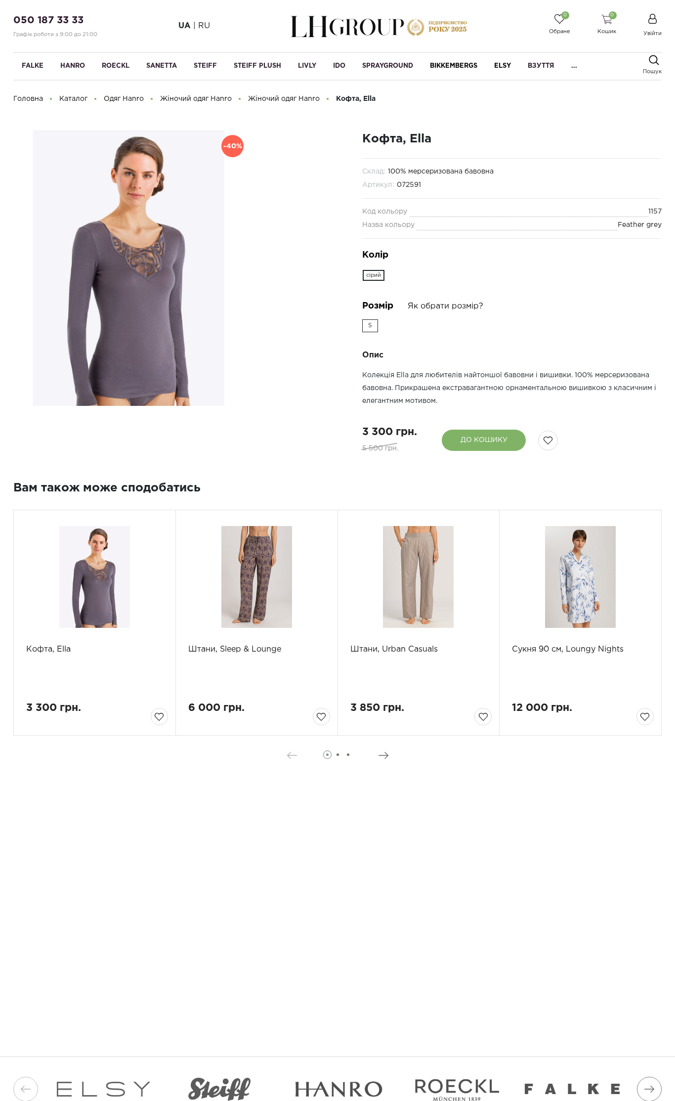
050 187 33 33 (48, 20)
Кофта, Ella (48, 649)
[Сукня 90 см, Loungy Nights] (580, 577)
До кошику (484, 440)
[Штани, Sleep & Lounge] (257, 577)
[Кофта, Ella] (94, 577)
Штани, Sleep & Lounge (234, 649)
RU (204, 26)
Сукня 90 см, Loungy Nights (568, 649)
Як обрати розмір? (445, 306)
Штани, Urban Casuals (394, 649)
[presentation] (292, 755)
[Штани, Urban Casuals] (419, 577)
